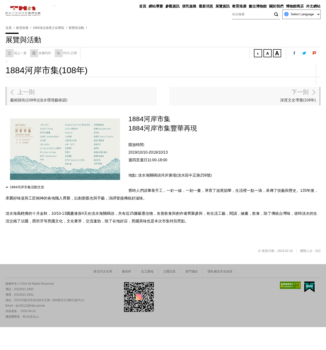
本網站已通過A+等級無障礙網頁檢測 (290, 285)
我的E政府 (309, 287)
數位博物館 (258, 6)
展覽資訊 (223, 6)
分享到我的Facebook (294, 53)
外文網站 (313, 6)
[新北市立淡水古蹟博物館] (29, 11)
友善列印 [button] (45, 53)
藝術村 (126, 271)
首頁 (142, 6)
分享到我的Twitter (304, 53)
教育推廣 (239, 6)
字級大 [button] (277, 54)
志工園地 (147, 271)
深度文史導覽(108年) (298, 95)
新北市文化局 (103, 271)
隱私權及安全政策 (220, 271)
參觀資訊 (172, 6)
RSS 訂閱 (70, 53)
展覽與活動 (76, 28)
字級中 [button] (268, 54)
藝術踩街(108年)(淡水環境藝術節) (38, 95)
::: (54, 5)
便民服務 (189, 6)
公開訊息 (169, 271)
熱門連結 (191, 271)
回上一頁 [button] (20, 53)
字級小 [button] (258, 54)
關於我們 (276, 6)
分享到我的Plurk (314, 53)
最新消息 (206, 6)
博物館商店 (295, 6)
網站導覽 (156, 6)
